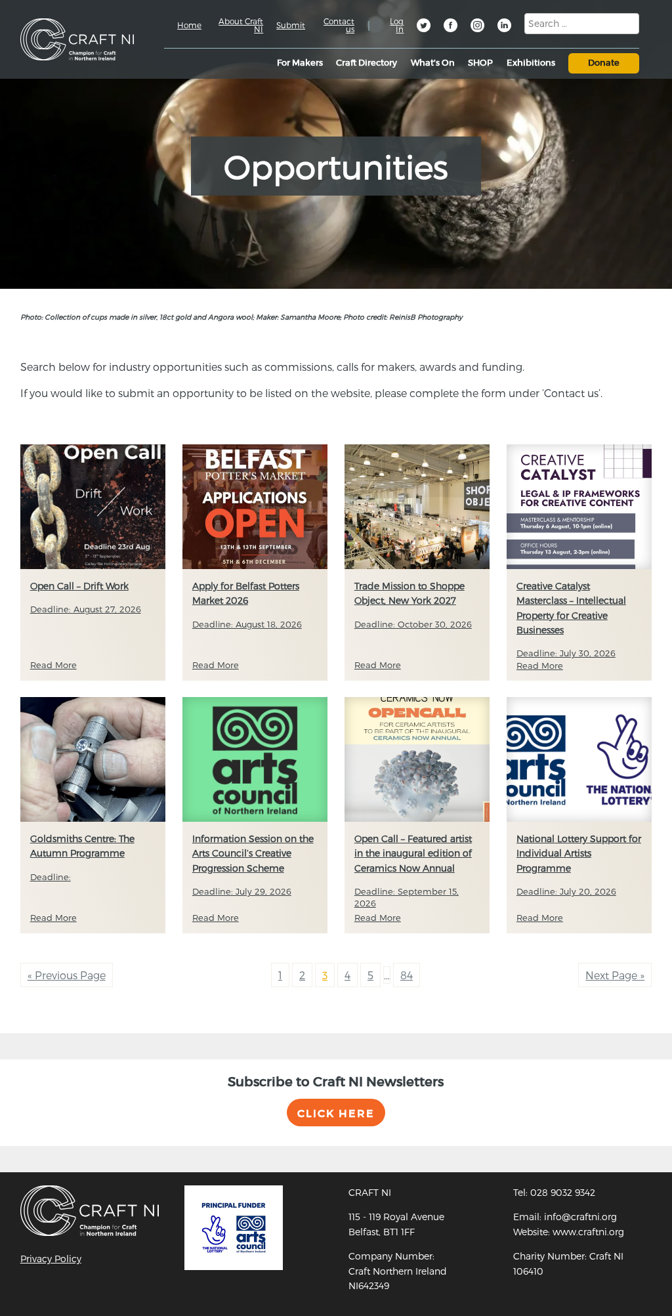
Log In (397, 24)
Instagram (478, 27)
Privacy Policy (50, 1258)
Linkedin (505, 27)
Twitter (424, 27)
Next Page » (614, 975)
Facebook (451, 27)
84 (406, 975)
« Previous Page (67, 975)
